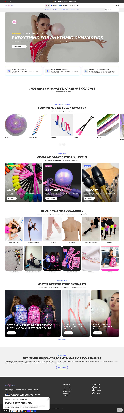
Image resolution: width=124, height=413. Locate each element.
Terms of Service (67, 389)
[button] (117, 5)
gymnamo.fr (29, 396)
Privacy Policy (66, 387)
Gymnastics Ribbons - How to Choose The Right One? (74, 327)
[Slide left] (60, 144)
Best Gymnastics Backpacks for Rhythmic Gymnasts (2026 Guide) (29, 327)
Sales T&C (65, 395)
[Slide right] (64, 144)
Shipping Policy (67, 393)
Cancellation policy (57, 408)
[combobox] (112, 9)
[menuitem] (48, 9)
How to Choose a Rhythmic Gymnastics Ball (103, 327)
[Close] (47, 399)
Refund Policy (66, 391)
